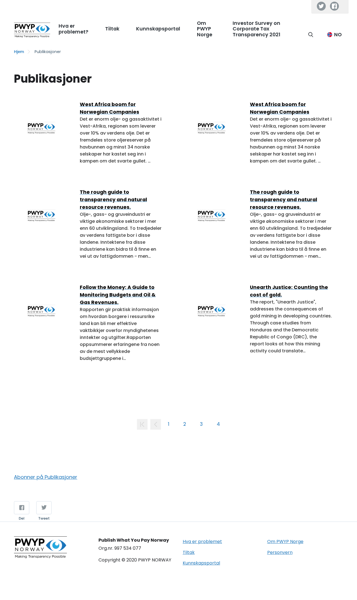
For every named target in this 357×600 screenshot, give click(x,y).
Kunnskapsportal (201, 563)
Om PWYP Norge (285, 541)
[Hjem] (32, 30)
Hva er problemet (202, 541)
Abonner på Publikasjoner (45, 477)
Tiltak (189, 552)
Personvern (280, 552)
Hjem (19, 51)
